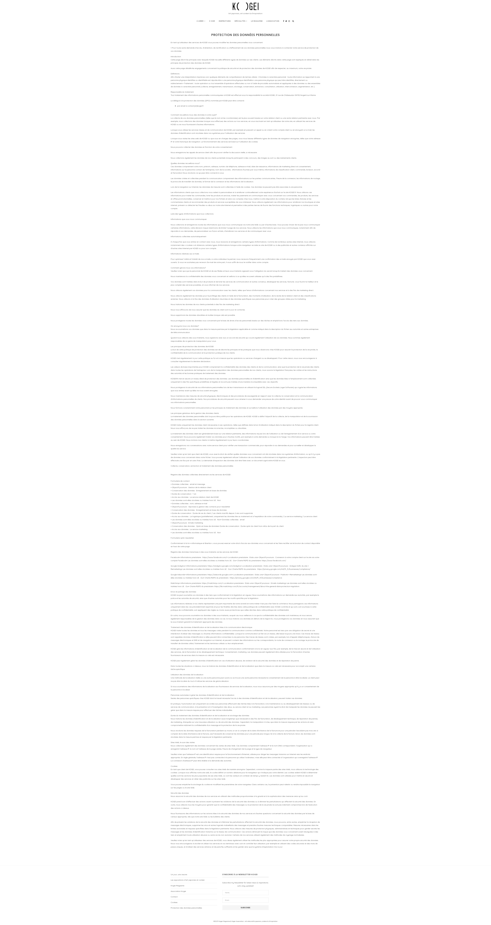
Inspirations (225, 21)
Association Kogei (178, 891)
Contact (174, 897)
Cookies (174, 902)
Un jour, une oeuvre (179, 874)
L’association (272, 21)
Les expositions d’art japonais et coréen (188, 880)
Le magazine (257, 21)
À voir (212, 21)
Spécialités (240, 21)
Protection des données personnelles (186, 908)
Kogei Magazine (177, 885)
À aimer (200, 21)
